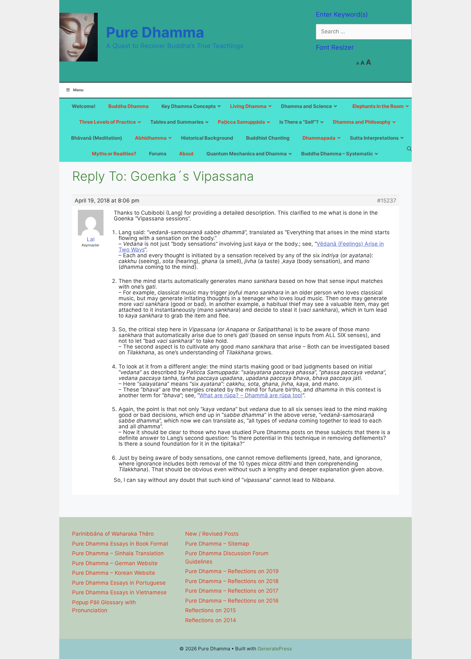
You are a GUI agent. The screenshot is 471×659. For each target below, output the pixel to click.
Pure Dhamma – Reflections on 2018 (231, 581)
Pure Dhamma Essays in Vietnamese (119, 592)
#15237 (386, 200)
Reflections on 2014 (210, 620)
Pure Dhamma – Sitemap (217, 543)
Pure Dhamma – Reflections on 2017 (231, 591)
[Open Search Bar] (409, 149)
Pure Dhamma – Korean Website (113, 573)
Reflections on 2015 (210, 610)
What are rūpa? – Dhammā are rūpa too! (250, 395)
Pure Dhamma (155, 32)
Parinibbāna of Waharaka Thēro (113, 534)
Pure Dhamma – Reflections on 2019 (232, 571)
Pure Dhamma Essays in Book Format (120, 543)
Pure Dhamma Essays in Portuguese (119, 583)
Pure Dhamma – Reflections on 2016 (232, 600)
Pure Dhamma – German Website (115, 563)
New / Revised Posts (212, 534)
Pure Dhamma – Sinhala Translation (118, 553)
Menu (78, 89)
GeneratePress (275, 649)
